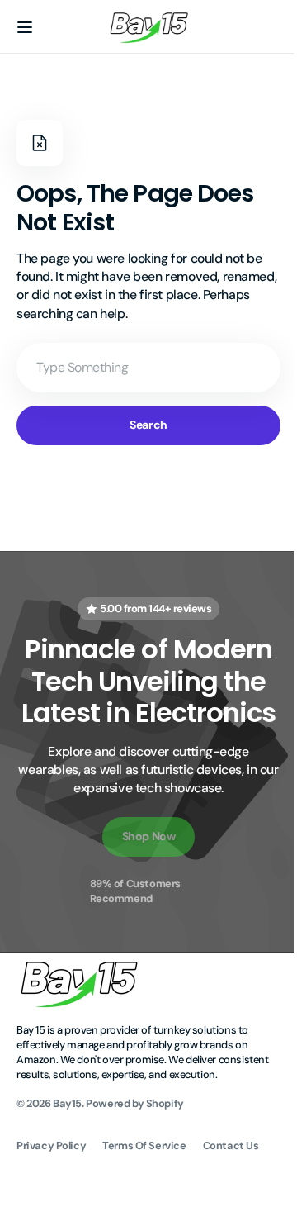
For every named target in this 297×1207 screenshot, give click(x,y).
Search (142, 424)
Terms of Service (144, 1193)
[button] (25, 27)
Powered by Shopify (135, 1150)
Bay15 (67, 1150)
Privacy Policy (51, 1193)
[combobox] (142, 367)
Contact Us (231, 1193)
